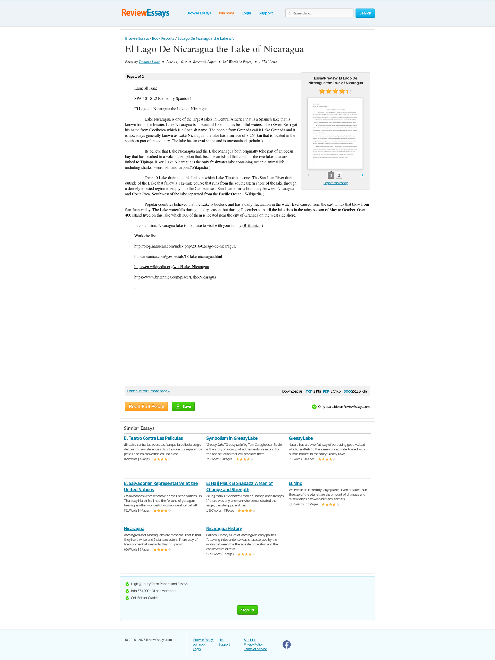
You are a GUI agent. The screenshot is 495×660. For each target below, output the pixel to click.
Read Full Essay (146, 406)
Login (246, 13)
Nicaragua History (223, 528)
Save (187, 406)
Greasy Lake (301, 438)
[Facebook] (287, 647)
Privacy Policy (253, 644)
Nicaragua (134, 528)
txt (309, 391)
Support (266, 13)
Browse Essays (198, 13)
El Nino (295, 483)
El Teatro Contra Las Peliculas (153, 438)
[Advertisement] (247, 331)
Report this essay (336, 183)
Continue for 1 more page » (148, 391)
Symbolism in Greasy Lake (232, 438)
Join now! (226, 13)
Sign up (247, 609)
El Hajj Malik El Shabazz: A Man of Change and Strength (239, 486)
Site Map (250, 640)
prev (308, 175)
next (362, 175)
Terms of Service (255, 649)
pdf (326, 391)
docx (348, 391)
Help (222, 640)
